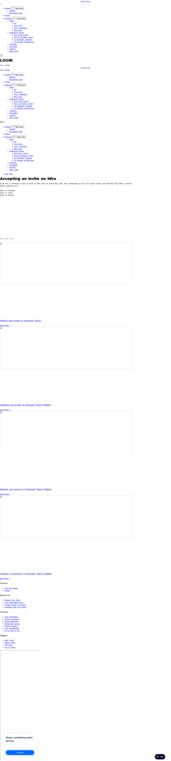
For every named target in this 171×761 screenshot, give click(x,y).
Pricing (7, 15)
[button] (5, 65)
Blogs (11, 21)
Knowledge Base (15, 13)
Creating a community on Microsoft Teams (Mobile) (26, 574)
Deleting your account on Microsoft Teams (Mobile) (25, 489)
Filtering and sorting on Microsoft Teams (20, 321)
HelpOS (12, 11)
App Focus (18, 26)
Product (7, 8)
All (15, 23)
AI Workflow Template (23, 40)
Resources (8, 18)
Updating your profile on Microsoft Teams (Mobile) (25, 405)
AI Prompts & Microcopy (24, 42)
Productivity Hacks (16, 33)
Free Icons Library (21, 35)
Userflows (13, 44)
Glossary (12, 49)
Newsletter (13, 47)
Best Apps (18, 30)
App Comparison (20, 28)
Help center (13, 51)
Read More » (5, 325)
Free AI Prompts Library (23, 37)
